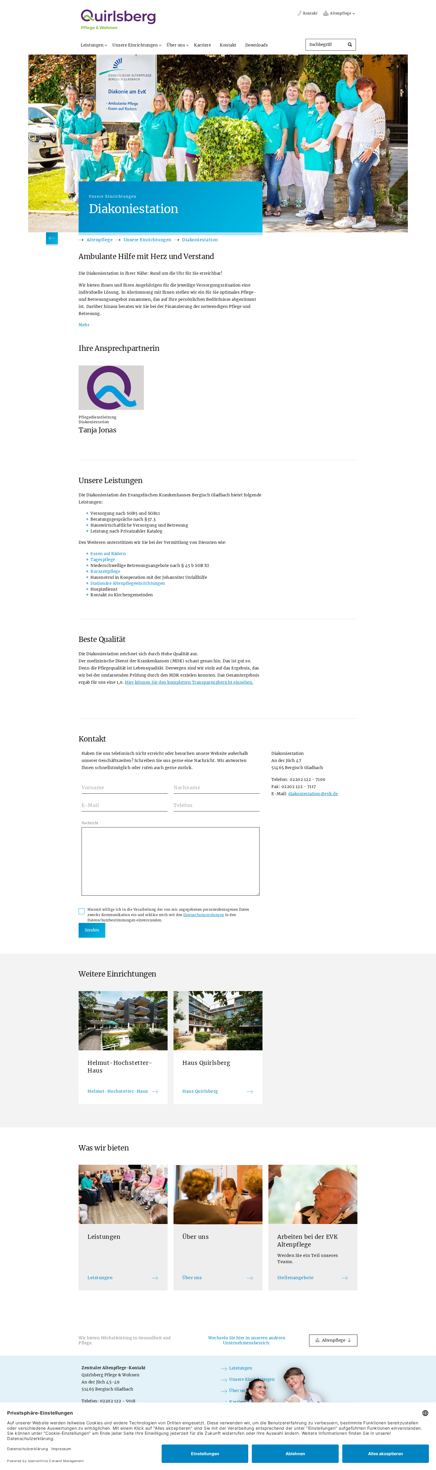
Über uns (176, 45)
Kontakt (228, 45)
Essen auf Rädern (108, 553)
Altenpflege (100, 239)
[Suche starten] (350, 45)
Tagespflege (102, 559)
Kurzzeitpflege (105, 571)
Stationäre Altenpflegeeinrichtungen (127, 583)
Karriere (202, 45)
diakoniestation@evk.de (313, 793)
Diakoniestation (200, 239)
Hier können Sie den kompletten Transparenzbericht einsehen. (189, 682)
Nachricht (90, 823)
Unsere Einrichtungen (135, 45)
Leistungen (92, 45)
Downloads (256, 45)
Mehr (84, 324)
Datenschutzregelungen (203, 915)
